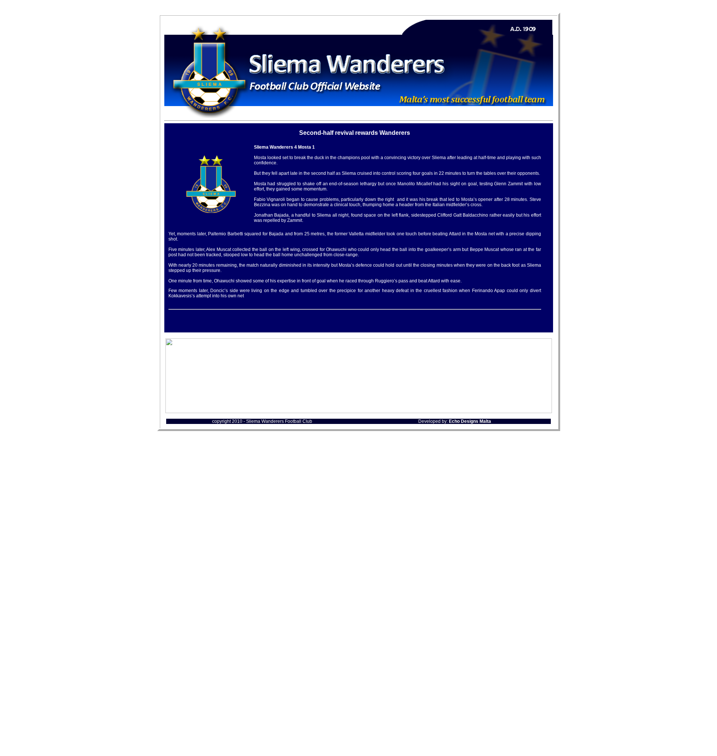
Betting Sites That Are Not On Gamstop (358, 594)
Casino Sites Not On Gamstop (358, 493)
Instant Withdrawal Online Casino (358, 533)
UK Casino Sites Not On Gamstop (358, 553)
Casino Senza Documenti (358, 699)
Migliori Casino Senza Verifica (358, 693)
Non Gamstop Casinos (358, 580)
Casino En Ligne (358, 627)
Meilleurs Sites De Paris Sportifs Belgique (358, 634)
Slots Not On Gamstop (358, 520)
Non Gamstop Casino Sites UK (358, 513)
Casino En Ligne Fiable (358, 526)
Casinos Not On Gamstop (358, 473)
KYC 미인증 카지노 (358, 669)
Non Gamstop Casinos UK (358, 459)
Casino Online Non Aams (359, 614)
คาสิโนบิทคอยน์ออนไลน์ (358, 678)
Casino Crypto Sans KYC (358, 654)
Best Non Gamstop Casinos (358, 540)
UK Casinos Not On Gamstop (358, 486)
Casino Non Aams (358, 647)
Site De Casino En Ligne (358, 719)
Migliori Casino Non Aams (358, 466)
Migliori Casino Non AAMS (358, 740)
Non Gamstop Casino (359, 546)
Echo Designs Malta (470, 421)
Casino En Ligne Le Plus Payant (358, 746)
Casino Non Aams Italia (359, 600)
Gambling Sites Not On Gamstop (358, 499)
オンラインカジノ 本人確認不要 (358, 661)
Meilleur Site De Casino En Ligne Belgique (358, 641)
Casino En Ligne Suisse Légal (358, 733)
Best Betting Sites (359, 573)
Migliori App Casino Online (359, 620)
